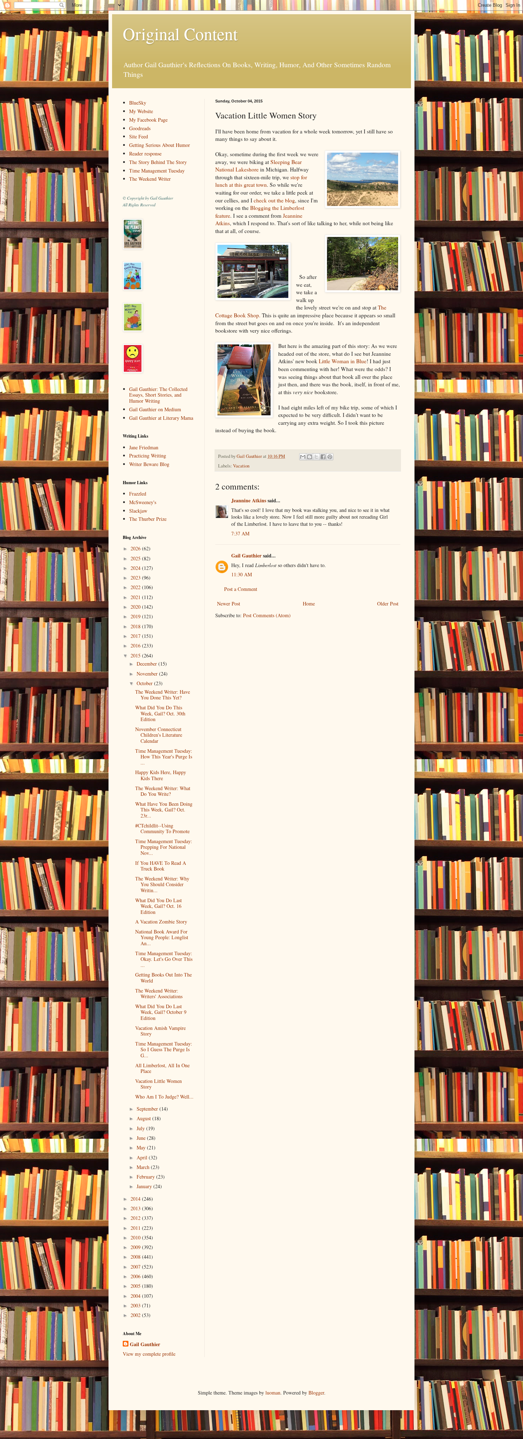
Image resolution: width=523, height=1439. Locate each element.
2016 (136, 645)
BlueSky (137, 102)
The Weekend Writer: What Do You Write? (162, 791)
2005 (136, 1285)
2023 (136, 577)
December (147, 663)
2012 (136, 1218)
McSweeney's (142, 502)
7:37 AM (240, 533)
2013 (136, 1208)
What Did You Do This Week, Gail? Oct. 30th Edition (160, 713)
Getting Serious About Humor (159, 145)
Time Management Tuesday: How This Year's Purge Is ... (163, 756)
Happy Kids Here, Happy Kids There (160, 775)
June (142, 1137)
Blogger (316, 1392)
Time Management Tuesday (157, 170)
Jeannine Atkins (248, 500)
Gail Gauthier (246, 555)
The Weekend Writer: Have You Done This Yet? (162, 694)
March (144, 1167)
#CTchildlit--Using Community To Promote (162, 828)
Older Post (387, 603)
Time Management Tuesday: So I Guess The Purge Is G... (163, 1049)
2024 (136, 568)
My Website (141, 111)
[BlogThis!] (309, 456)
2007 (136, 1266)
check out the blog (274, 200)
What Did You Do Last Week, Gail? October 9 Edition (160, 1012)
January (145, 1186)
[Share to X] (316, 456)
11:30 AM (241, 574)
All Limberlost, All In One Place (162, 1068)
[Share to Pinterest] (329, 456)
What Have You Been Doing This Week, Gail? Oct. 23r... (163, 809)
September (148, 1108)
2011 (136, 1227)
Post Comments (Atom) (267, 615)
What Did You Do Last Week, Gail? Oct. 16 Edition (158, 906)
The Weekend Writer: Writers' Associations (159, 993)
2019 (136, 616)
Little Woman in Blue (342, 361)
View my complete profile (149, 1353)
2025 (136, 558)
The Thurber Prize (148, 518)
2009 (136, 1247)
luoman (272, 1392)
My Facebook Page (148, 119)
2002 (136, 1315)
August (144, 1118)
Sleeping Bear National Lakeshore (258, 165)
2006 (136, 1276)
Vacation (241, 466)
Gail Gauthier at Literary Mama (161, 417)
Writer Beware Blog (149, 464)
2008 (136, 1256)
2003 (136, 1305)
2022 (136, 587)
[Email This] (302, 456)
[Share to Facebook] (323, 456)
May (142, 1147)
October (145, 683)
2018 (136, 626)
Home (309, 603)
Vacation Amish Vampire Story (160, 1031)
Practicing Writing (147, 455)
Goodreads (139, 128)
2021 (136, 597)
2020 (136, 606)
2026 (136, 548)
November (148, 673)
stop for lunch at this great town (261, 181)
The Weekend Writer (150, 178)
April (143, 1157)
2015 (136, 655)
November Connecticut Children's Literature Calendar (158, 735)
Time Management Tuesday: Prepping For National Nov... (163, 847)
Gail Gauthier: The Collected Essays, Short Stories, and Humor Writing (158, 395)
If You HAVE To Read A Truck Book (160, 865)
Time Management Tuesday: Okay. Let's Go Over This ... (163, 959)
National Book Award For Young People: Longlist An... (161, 937)
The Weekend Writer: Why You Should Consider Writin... (162, 884)
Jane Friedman (143, 447)
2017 (136, 636)
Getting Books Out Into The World (163, 977)
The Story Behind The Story (158, 162)
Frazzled (137, 493)
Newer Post (228, 603)
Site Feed (138, 136)
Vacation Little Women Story (158, 1084)
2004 (136, 1295)
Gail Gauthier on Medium (155, 409)
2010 (136, 1237)
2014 (136, 1198)
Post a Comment (240, 589)
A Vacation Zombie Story (161, 921)
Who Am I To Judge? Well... (164, 1096)
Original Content (180, 33)
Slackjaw (138, 510)
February (146, 1176)
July (141, 1128)
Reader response (145, 153)
